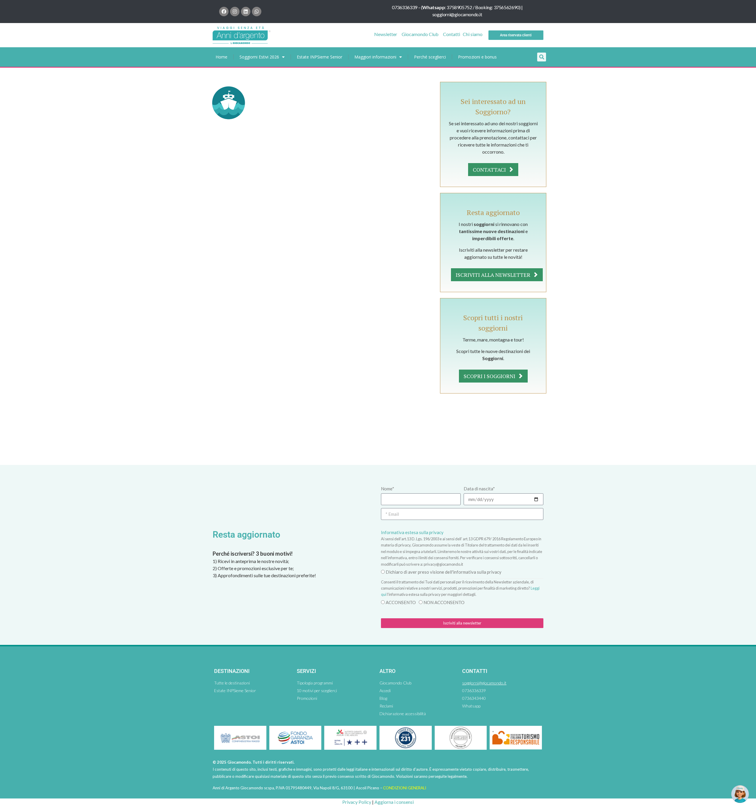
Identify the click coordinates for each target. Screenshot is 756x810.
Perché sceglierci (430, 57)
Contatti (451, 34)
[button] (541, 57)
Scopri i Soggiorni (490, 376)
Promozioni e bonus (477, 57)
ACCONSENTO (401, 602)
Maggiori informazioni (375, 57)
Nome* (387, 488)
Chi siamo (473, 34)
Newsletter (385, 34)
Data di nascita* (479, 488)
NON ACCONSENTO (444, 602)
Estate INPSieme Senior (319, 57)
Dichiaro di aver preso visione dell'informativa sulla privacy (443, 572)
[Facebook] (224, 11)
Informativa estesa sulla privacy (412, 532)
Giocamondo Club (420, 34)
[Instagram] (234, 11)
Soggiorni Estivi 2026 (259, 57)
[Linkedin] (245, 11)
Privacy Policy (356, 802)
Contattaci (490, 169)
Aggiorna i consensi (394, 802)
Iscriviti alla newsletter (494, 274)
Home (221, 57)
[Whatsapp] (256, 11)
